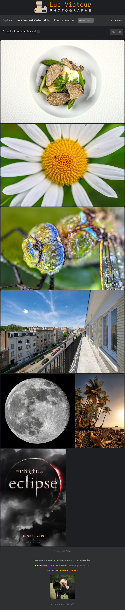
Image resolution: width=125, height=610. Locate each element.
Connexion (116, 20)
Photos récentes (64, 20)
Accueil (7, 31)
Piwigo (68, 550)
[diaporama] (120, 32)
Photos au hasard (25, 31)
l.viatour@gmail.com (79, 565)
